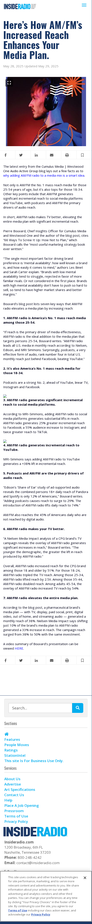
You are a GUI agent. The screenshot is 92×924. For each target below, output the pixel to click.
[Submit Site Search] (77, 708)
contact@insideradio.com (38, 862)
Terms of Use (17, 910)
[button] (84, 155)
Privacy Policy (40, 914)
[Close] (85, 877)
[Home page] (20, 6)
